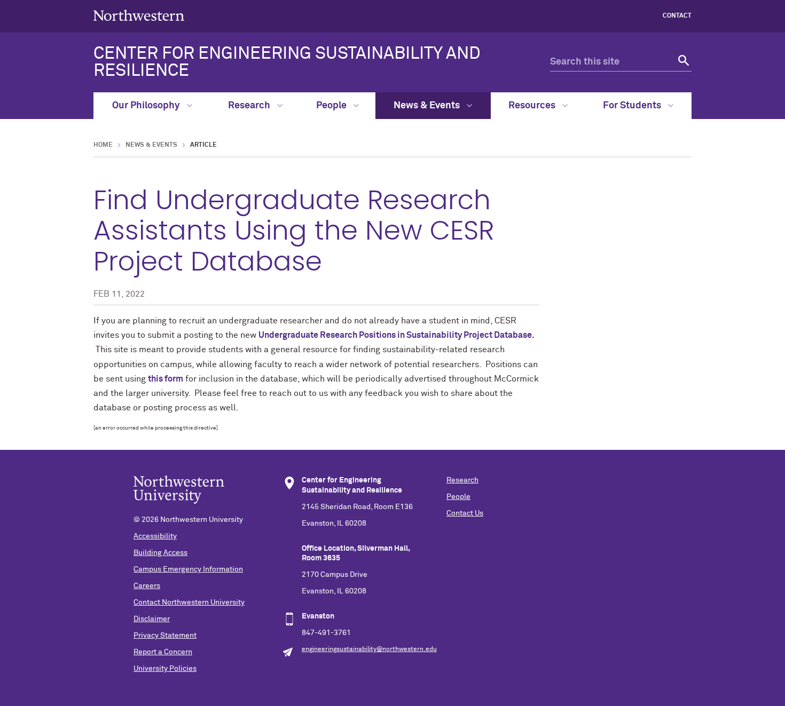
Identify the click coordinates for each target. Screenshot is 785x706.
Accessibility (155, 536)
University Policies (165, 668)
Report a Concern (163, 652)
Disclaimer (152, 619)
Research (250, 105)
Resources (533, 105)
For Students (633, 105)
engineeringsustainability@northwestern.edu (369, 649)
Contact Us (464, 513)
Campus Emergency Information (188, 569)
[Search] (682, 62)
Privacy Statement (165, 635)
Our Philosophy (147, 105)
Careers (147, 586)
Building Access (160, 553)
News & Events (428, 105)
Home (103, 145)
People (332, 105)
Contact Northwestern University (189, 602)
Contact (677, 16)
